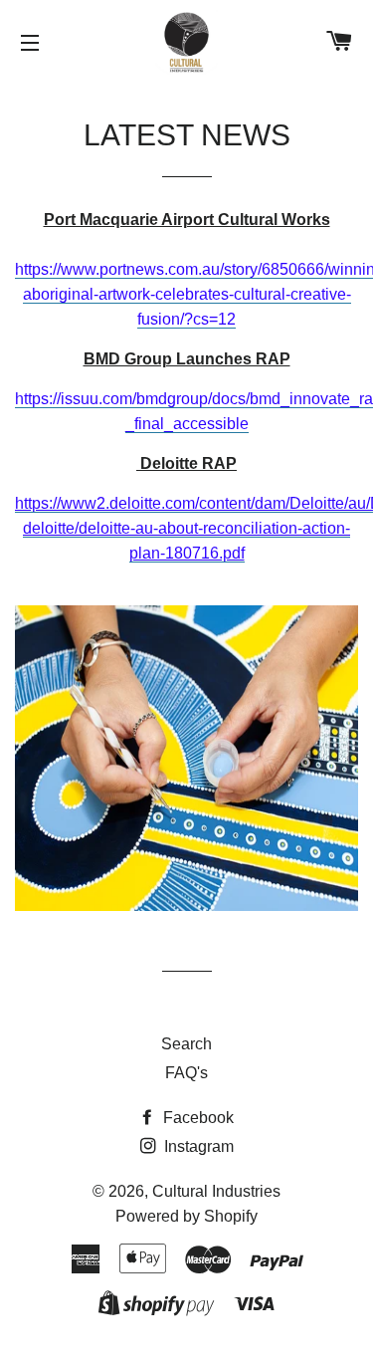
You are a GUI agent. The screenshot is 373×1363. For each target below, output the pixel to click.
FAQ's (186, 1072)
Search (186, 1043)
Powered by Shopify (186, 1216)
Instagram (197, 1146)
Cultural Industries (216, 1191)
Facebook (196, 1117)
